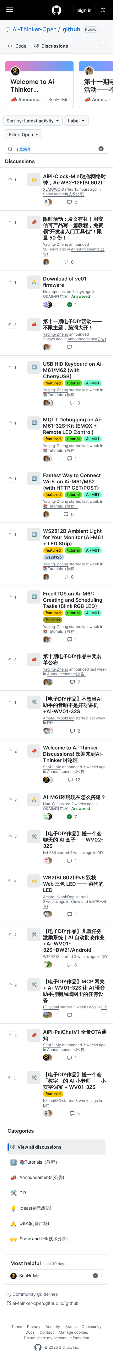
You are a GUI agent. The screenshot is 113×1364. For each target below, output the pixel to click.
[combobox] (62, 149)
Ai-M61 (92, 383)
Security (53, 1326)
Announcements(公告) (26, 99)
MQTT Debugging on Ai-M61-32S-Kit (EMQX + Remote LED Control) (72, 425)
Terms (16, 1326)
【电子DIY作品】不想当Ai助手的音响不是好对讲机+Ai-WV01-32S (72, 705)
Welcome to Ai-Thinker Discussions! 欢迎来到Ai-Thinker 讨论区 (36, 86)
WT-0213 (51, 956)
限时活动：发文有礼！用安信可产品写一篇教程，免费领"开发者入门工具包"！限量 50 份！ (73, 228)
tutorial (73, 383)
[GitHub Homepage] (38, 1347)
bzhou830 (52, 1100)
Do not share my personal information (56, 1338)
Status (71, 1326)
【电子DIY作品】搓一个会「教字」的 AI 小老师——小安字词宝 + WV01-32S (74, 1080)
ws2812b (54, 557)
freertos (53, 619)
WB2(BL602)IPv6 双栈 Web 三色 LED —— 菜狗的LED (73, 883)
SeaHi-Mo (58, 99)
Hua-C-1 (51, 803)
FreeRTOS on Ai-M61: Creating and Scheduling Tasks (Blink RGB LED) (72, 599)
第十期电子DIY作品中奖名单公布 (72, 659)
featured (53, 383)
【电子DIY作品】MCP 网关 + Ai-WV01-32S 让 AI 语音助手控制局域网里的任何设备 (74, 990)
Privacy (33, 1326)
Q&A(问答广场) (55, 296)
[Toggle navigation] (9, 9)
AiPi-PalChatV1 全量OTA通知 (74, 1035)
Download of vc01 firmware (65, 281)
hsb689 (49, 852)
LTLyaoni (51, 1007)
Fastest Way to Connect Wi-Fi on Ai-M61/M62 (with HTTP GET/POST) (72, 481)
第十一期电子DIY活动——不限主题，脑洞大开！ (72, 324)
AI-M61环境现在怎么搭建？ (74, 797)
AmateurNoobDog (58, 718)
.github (70, 29)
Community (92, 1326)
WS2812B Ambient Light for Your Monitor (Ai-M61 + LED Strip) (73, 537)
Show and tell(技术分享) (63, 194)
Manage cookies (73, 1332)
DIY (50, 722)
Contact (47, 1332)
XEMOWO (51, 189)
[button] (101, 149)
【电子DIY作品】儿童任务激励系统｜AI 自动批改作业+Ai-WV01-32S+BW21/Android (74, 940)
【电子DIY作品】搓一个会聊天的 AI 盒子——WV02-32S (73, 839)
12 (77, 779)
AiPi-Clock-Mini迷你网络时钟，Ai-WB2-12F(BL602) (74, 179)
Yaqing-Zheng (55, 244)
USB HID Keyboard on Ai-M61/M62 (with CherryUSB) (73, 370)
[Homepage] (56, 10)
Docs (30, 1332)
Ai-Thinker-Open (35, 29)
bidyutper (51, 291)
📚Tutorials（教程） (60, 394)
